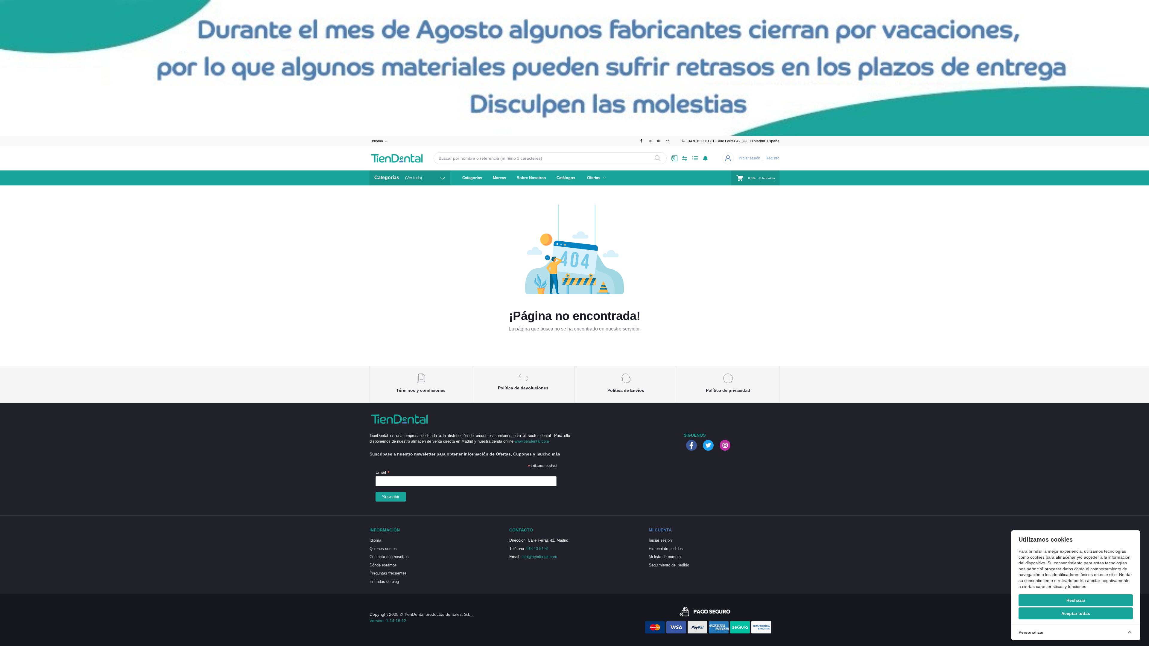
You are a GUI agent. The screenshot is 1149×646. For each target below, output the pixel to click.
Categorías (472, 178)
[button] (705, 158)
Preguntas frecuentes (388, 573)
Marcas (499, 178)
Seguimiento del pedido (669, 565)
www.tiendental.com (532, 441)
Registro (772, 158)
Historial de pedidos (666, 548)
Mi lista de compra (665, 556)
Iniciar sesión (749, 158)
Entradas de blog (384, 581)
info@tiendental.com (539, 556)
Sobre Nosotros (531, 178)
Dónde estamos (383, 565)
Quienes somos (383, 548)
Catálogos (566, 178)
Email (383, 472)
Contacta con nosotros (389, 556)
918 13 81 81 (537, 548)
